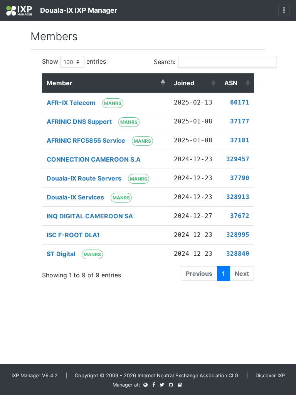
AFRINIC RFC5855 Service (86, 140)
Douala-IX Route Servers (84, 178)
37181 (239, 140)
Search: (164, 62)
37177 (239, 121)
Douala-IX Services (75, 197)
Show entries (74, 61)
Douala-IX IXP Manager (78, 10)
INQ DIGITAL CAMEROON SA (90, 216)
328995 (237, 234)
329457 (237, 159)
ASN (230, 83)
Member (59, 83)
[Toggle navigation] (284, 10)
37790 (239, 178)
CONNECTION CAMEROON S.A (94, 159)
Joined (184, 83)
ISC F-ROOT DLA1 (73, 235)
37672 (239, 215)
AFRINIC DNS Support (79, 121)
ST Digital (61, 254)
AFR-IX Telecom (71, 102)
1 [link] (223, 273)
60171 (239, 102)
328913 (237, 197)
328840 (237, 253)
